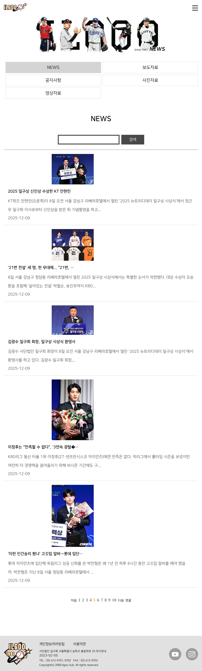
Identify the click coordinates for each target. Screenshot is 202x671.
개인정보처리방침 (52, 644)
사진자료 (150, 80)
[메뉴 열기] (195, 8)
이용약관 (79, 644)
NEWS (53, 67)
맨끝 (128, 600)
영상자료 (53, 93)
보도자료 (150, 67)
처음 (74, 600)
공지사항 (53, 80)
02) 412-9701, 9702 (58, 660)
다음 (121, 600)
